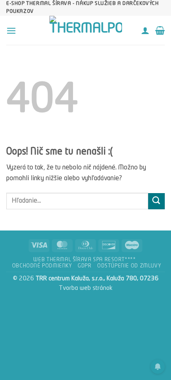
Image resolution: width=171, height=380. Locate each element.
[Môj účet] (145, 30)
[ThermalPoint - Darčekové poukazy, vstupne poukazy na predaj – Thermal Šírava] (85, 30)
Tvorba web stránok (85, 288)
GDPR (84, 266)
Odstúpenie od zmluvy (129, 266)
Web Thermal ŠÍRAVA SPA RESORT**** (84, 259)
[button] (11, 30)
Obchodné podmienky (42, 266)
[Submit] (156, 201)
